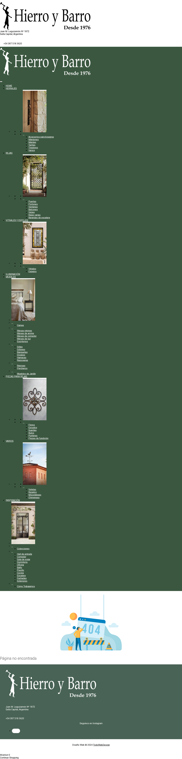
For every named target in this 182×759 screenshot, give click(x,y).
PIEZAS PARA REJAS (16, 376)
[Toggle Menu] (1, 81)
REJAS (9, 153)
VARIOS (10, 441)
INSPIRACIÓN (13, 500)
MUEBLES (11, 277)
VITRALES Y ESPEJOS (17, 220)
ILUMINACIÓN (13, 274)
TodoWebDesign (101, 745)
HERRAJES (11, 88)
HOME (9, 85)
